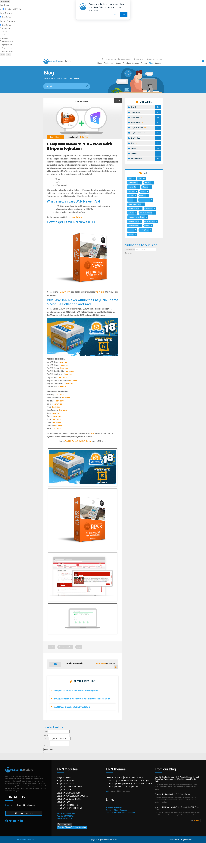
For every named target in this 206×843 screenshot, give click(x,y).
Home (99, 63)
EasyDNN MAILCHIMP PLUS (69, 786)
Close (8, 55)
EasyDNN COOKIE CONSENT (69, 808)
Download (117, 812)
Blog (151, 63)
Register (152, 59)
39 (158, 158)
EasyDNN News (65, 292)
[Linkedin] (21, 820)
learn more (63, 362)
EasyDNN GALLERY (65, 780)
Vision (135, 786)
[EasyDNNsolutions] (57, 61)
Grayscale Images (7, 48)
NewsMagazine (130, 783)
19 (157, 112)
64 (158, 107)
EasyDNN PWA (63, 802)
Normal (4, 25)
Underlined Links (7, 41)
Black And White (7, 51)
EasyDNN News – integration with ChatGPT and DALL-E (72, 707)
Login (161, 59)
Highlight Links (7, 45)
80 (158, 117)
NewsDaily (112, 780)
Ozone (110, 786)
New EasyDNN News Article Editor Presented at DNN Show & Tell (177, 808)
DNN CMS (139, 59)
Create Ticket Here (25, 813)
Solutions (127, 63)
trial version (99, 292)
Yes (124, 15)
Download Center (110, 59)
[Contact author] (55, 664)
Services (135, 63)
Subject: (46, 739)
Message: (46, 746)
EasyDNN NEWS (64, 777)
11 (157, 128)
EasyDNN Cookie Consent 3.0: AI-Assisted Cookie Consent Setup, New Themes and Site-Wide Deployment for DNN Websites (177, 779)
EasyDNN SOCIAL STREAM (69, 798)
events (51, 647)
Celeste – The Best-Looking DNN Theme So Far (172, 794)
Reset (3, 55)
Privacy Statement (185, 840)
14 (157, 122)
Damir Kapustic (73, 137)
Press (118, 783)
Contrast (5, 35)
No (115, 14)
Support (144, 63)
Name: (45, 732)
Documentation (126, 59)
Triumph (126, 786)
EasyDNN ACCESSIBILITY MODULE (72, 795)
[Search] (87, 86)
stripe (79, 647)
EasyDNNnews (55, 137)
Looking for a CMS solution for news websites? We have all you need (76, 690)
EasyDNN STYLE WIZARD (66, 813)
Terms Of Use (173, 840)
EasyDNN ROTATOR (65, 783)
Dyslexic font (6, 28)
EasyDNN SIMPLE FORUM (68, 792)
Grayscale (5, 31)
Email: (45, 735)
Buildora (118, 777)
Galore (149, 783)
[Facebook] (6, 820)
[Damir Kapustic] (116, 667)
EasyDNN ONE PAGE (64, 818)
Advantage (143, 780)
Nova (141, 783)
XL (12, 25)
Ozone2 (111, 783)
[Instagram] (18, 820)
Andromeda (129, 777)
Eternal (140, 777)
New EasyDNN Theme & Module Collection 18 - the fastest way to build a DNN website (82, 698)
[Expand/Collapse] (142, 112)
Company (158, 63)
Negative (5, 38)
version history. (76, 217)
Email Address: (130, 250)
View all (196, 820)
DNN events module (65, 647)
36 (158, 148)
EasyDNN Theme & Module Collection (78, 441)
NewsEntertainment (128, 780)
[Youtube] (14, 820)
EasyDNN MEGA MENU (65, 816)
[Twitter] (10, 820)
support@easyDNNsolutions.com (23, 805)
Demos (118, 63)
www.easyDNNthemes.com (120, 791)
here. (92, 433)
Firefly (118, 786)
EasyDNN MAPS (64, 789)
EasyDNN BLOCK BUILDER (68, 805)
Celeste (109, 777)
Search (151, 60)
